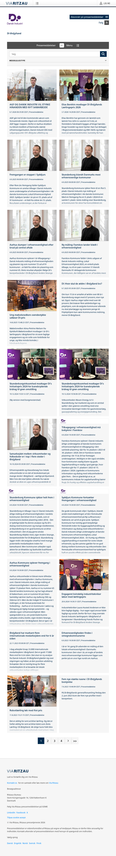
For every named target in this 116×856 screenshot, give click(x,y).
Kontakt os (12, 783)
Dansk (10, 843)
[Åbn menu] (37, 3)
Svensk (32, 843)
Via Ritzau (53, 783)
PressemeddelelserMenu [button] (54, 45)
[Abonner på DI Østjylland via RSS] (106, 22)
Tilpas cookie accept (16, 817)
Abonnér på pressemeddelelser (87, 17)
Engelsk (17, 843)
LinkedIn (11, 812)
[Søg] (103, 54)
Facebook (20, 812)
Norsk (25, 843)
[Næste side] (68, 740)
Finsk (38, 843)
